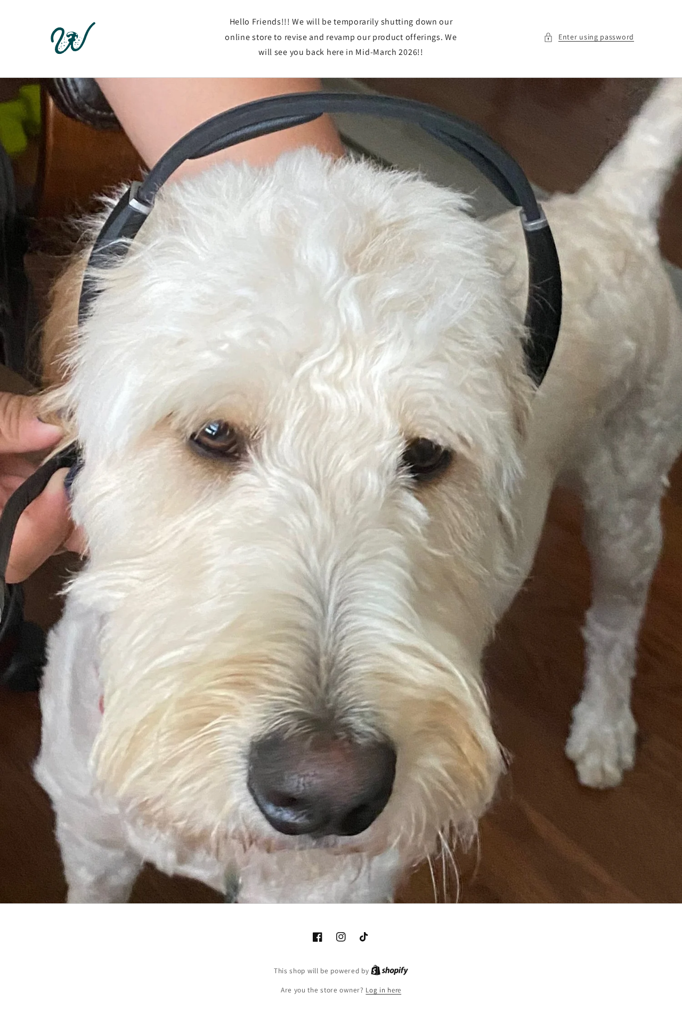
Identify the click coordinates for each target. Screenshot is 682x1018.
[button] (588, 37)
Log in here (383, 990)
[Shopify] (389, 970)
